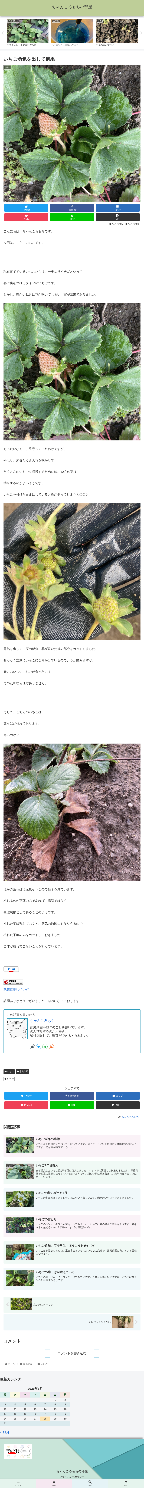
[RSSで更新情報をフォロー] (51, 1046)
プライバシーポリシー (72, 1476)
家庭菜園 (23, 1071)
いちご (10, 1071)
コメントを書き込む (72, 1353)
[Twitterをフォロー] (38, 1046)
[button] (133, 762)
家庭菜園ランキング (16, 989)
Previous (2, 33)
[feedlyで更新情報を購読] (45, 1046)
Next (141, 33)
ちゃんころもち (42, 1021)
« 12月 (4, 1432)
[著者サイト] (32, 1046)
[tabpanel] (27, 32)
